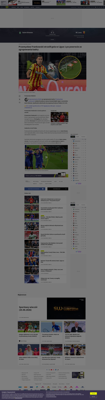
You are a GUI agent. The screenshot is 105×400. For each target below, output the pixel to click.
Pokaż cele (93, 396)
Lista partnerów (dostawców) (51, 396)
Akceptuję (93, 393)
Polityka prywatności (18, 398)
